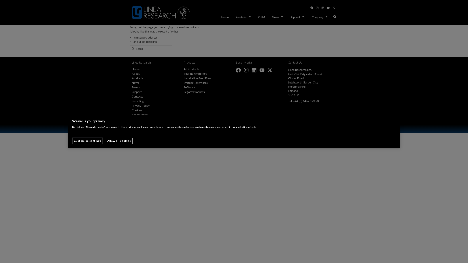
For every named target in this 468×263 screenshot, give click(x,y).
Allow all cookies (119, 140)
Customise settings (87, 140)
